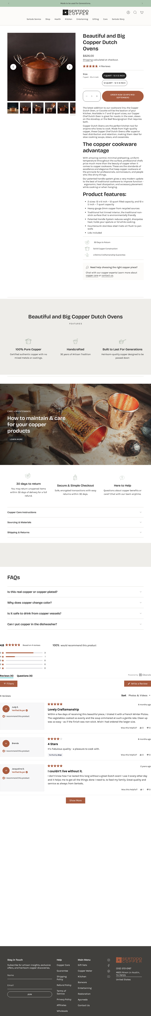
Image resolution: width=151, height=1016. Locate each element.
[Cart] (141, 12)
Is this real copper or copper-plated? (32, 592)
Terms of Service (61, 992)
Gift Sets (82, 965)
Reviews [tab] (6, 676)
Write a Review (141, 684)
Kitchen (82, 976)
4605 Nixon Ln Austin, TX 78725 (128, 974)
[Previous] (8, 3)
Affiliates (61, 1005)
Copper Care (63, 965)
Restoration (84, 993)
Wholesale (62, 1011)
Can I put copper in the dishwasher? (32, 624)
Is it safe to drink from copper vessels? (34, 613)
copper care (92, 275)
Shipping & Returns (18, 532)
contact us (107, 275)
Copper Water (85, 970)
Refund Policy (64, 985)
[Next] (142, 3)
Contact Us (84, 1005)
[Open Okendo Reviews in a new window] (139, 674)
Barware (82, 982)
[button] (33, 19)
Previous (13, 67)
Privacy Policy (64, 999)
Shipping (88, 59)
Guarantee (62, 970)
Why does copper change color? (29, 602)
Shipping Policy (62, 978)
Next (70, 67)
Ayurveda (83, 999)
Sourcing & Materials (19, 522)
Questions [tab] (24, 676)
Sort (124, 695)
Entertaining (85, 988)
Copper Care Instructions (21, 512)
